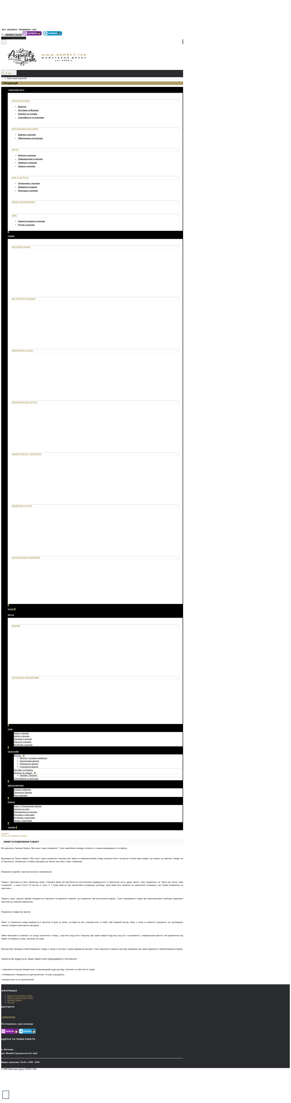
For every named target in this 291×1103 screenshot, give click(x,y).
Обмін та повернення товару (14, 835)
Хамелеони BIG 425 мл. (24, 402)
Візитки (22, 106)
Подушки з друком (28, 190)
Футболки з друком (23, 745)
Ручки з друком (26, 224)
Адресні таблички (22, 789)
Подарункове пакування (26, 557)
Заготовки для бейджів (25, 677)
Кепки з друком (21, 733)
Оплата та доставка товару (19, 995)
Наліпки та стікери (27, 113)
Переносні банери (23, 792)
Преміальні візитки (29, 764)
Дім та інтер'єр (20, 177)
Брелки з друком (27, 134)
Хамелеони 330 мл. (22, 350)
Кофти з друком (21, 736)
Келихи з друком (27, 155)
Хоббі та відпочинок (23, 202)
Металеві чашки (21, 247)
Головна (5, 833)
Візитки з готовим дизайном (33, 758)
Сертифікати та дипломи (31, 117)
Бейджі (16, 626)
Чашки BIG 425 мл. (22, 506)
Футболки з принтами (24, 817)
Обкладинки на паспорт (30, 138)
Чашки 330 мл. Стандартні (27, 454)
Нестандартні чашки (23, 298)
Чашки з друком (26, 166)
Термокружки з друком (30, 159)
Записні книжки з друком (31, 221)
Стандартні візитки (29, 766)
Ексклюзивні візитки (29, 761)
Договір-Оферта (14, 1000)
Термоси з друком (27, 162)
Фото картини (20, 795)
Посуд (15, 149)
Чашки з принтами (23, 820)
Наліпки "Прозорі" (28, 775)
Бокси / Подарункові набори (28, 806)
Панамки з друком (23, 739)
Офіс (14, 215)
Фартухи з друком (22, 742)
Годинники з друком (29, 183)
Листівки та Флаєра (28, 110)
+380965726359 (8, 1017)
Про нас (11, 1002)
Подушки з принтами (24, 815)
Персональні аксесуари (25, 129)
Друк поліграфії (21, 101)
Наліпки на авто (22, 809)
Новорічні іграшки (27, 187)
